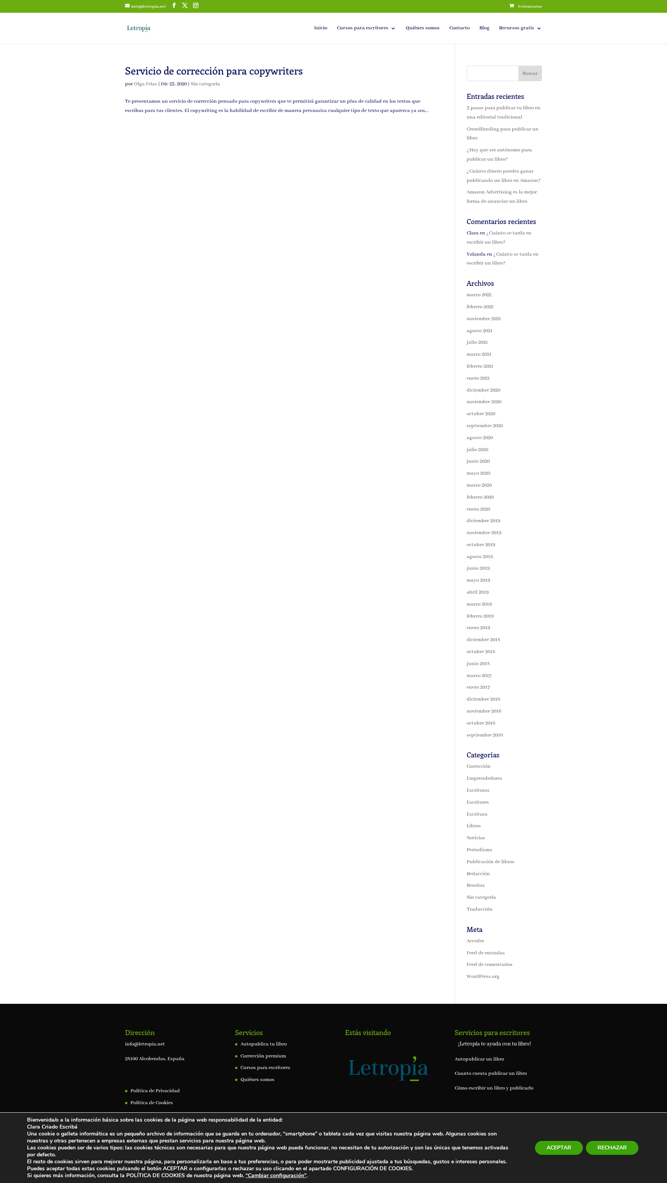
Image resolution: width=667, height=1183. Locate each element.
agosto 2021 (480, 331)
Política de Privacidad (155, 1091)
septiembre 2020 (485, 426)
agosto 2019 (480, 556)
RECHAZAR (612, 1147)
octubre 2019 (481, 544)
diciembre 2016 (483, 699)
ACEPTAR (559, 1147)
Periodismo (479, 850)
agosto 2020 (480, 438)
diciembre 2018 (483, 639)
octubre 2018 (481, 651)
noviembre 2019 (484, 533)
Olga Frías (145, 84)
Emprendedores (484, 778)
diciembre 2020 (483, 390)
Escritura (477, 814)
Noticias (476, 838)
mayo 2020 (478, 473)
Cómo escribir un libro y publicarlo (494, 1088)
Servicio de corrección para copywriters (214, 70)
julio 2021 (477, 342)
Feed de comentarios (490, 964)
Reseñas (476, 885)
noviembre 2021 (484, 319)
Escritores (478, 802)
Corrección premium (263, 1056)
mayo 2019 (478, 580)
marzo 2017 (479, 675)
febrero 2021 (480, 366)
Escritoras (478, 790)
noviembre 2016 (484, 711)
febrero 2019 (480, 616)
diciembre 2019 (483, 521)
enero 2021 (478, 378)
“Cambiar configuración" (275, 1175)
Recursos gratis (516, 28)
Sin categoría (205, 84)
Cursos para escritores (362, 28)
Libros (474, 826)
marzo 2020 (479, 485)
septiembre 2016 (485, 735)
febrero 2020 (480, 497)
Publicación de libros (491, 862)
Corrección (479, 766)
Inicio (320, 28)
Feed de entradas (486, 953)
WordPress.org (483, 976)
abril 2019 (478, 592)
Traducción (480, 909)
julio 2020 (477, 449)
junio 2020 (478, 461)
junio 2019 (478, 568)
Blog (484, 28)
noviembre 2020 (484, 402)
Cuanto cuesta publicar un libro (491, 1073)
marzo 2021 (479, 354)
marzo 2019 (479, 604)
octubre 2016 (481, 723)
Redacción (478, 874)
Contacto (459, 28)
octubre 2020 (481, 414)
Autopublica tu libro (263, 1044)
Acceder (475, 941)
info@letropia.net (145, 1044)
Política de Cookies (151, 1103)
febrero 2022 (480, 307)
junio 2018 (478, 663)
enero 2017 (478, 687)
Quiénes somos (423, 28)
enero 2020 (478, 509)
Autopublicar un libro (479, 1059)
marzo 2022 (479, 295)
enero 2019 (478, 628)
